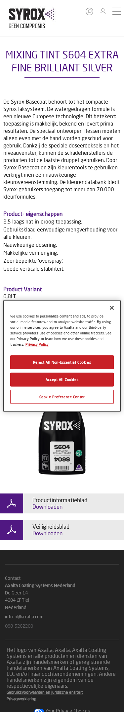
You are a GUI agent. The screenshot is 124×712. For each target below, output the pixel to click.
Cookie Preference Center (62, 397)
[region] (62, 356)
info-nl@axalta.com (24, 616)
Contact (13, 578)
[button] (90, 13)
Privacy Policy (37, 344)
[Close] (111, 308)
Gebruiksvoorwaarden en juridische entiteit (45, 692)
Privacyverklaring (21, 698)
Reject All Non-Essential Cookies (62, 362)
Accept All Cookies (62, 379)
